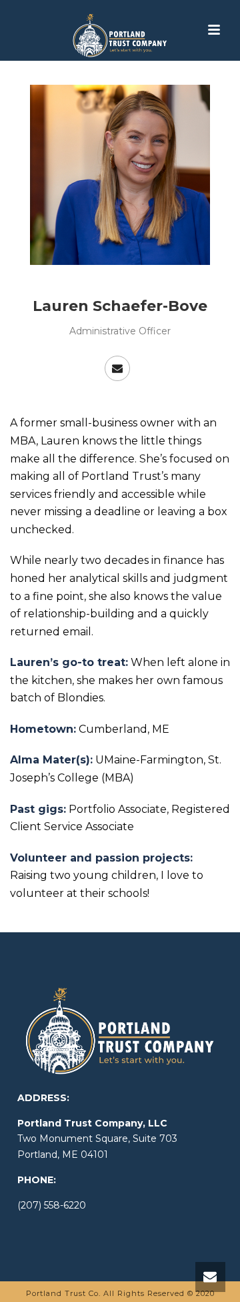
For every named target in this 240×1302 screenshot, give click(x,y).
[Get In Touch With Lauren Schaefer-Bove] (117, 368)
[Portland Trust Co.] (120, 30)
